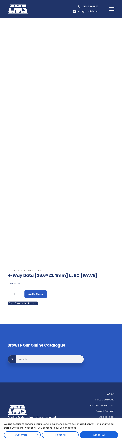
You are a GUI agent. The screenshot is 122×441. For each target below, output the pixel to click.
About (110, 394)
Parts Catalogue (104, 399)
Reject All (60, 434)
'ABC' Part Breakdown (102, 405)
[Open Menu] (111, 8)
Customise (21, 434)
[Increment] (18, 294)
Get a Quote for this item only (23, 303)
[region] (61, 429)
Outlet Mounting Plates (24, 270)
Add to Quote (35, 294)
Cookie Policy (106, 416)
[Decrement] (10, 294)
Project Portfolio (105, 411)
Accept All (99, 434)
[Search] (12, 359)
